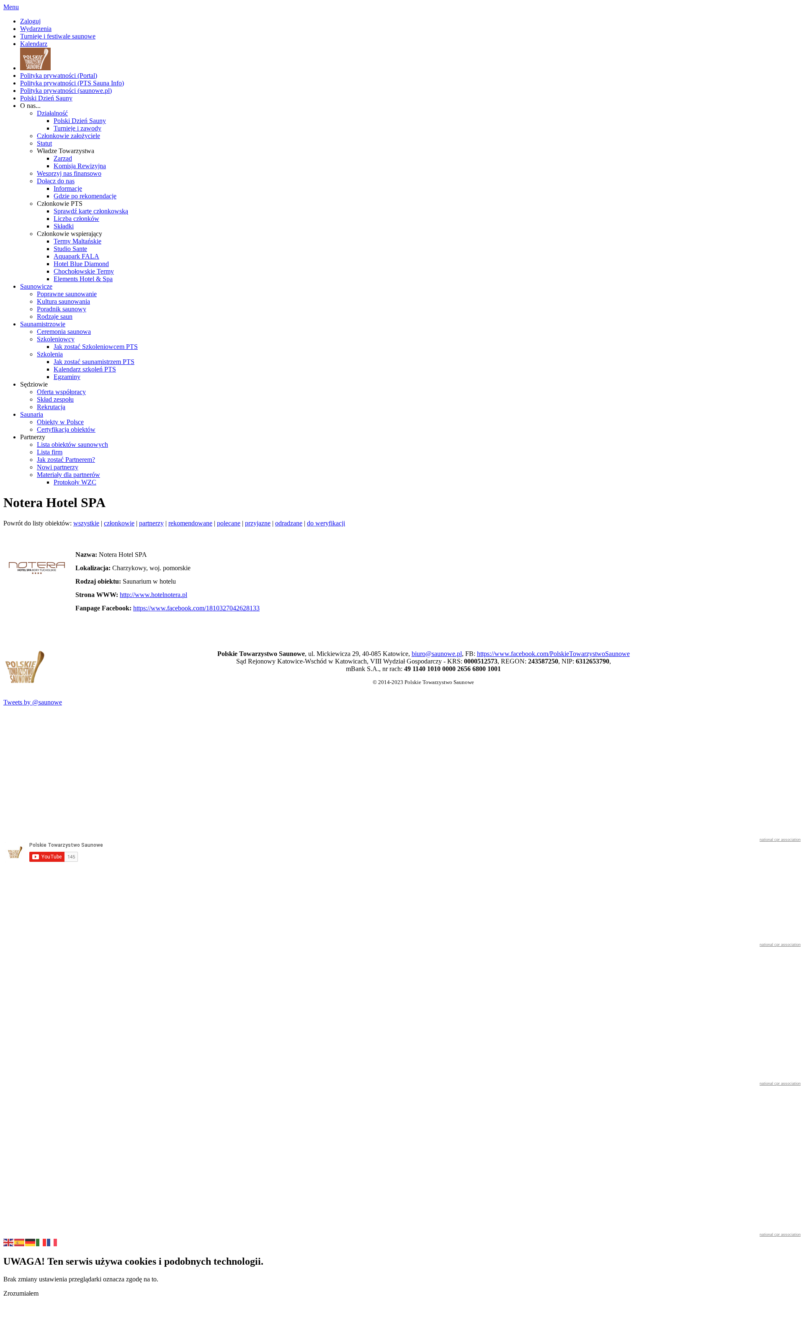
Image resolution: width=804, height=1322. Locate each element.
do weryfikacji (326, 523)
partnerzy (151, 523)
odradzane (288, 523)
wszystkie (86, 523)
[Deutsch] (30, 1241)
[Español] (19, 1241)
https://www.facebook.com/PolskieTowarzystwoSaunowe (553, 653)
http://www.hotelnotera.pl (153, 594)
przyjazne (258, 523)
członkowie (119, 523)
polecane (228, 523)
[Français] (52, 1241)
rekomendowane (190, 523)
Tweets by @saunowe (32, 702)
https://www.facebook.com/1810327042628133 (196, 608)
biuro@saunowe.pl (437, 653)
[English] (8, 1241)
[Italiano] (41, 1241)
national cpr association (780, 840)
